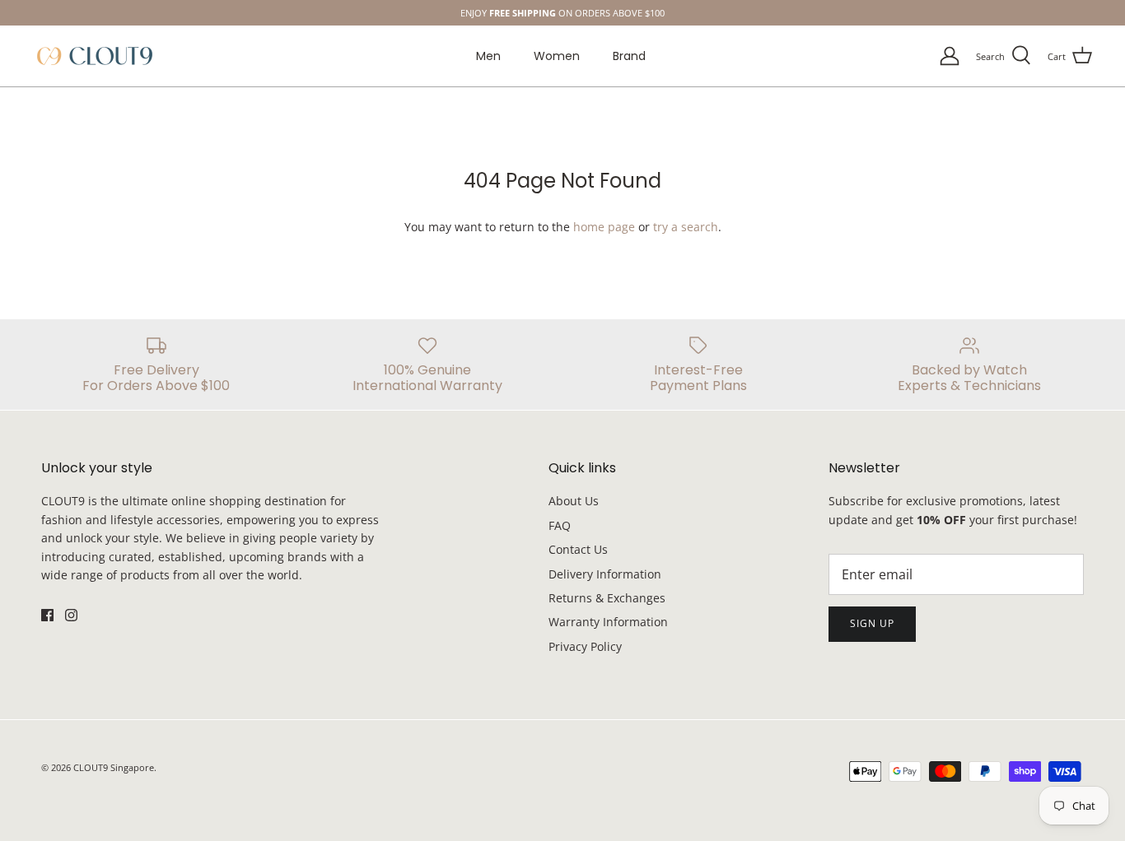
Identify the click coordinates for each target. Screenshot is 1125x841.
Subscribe (563, 463)
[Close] (723, 279)
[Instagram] (574, 510)
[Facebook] (550, 510)
